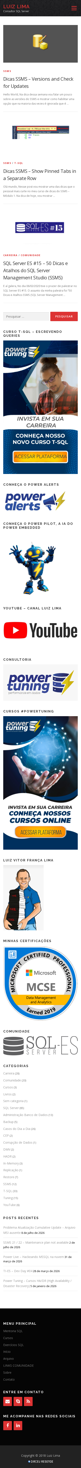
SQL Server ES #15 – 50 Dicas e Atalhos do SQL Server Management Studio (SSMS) (35, 270)
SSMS (7, 71)
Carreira (10, 255)
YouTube (9, 1205)
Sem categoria (13, 1101)
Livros (7, 1094)
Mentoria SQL (13, 1331)
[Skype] (18, 1401)
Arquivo (8, 1358)
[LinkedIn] (18, 1425)
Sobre (7, 1372)
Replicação (10, 1170)
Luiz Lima (16, 6)
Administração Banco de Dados (25, 1115)
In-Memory (11, 1163)
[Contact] (7, 1401)
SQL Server (11, 1108)
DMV (6, 1149)
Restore (8, 1177)
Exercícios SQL (13, 1345)
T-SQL (18, 163)
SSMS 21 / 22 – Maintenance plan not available (36, 1242)
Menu (73, 8)
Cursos (8, 1087)
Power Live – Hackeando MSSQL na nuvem (33, 1257)
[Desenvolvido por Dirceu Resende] (41, 1462)
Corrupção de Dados (17, 1142)
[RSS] (28, 1401)
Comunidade (30, 255)
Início (7, 1352)
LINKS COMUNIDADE (18, 1365)
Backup (8, 1122)
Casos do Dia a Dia (16, 1129)
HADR (7, 1156)
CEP (6, 1135)
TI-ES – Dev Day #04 (17, 1271)
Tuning (8, 1198)
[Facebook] (7, 1425)
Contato (9, 1379)
